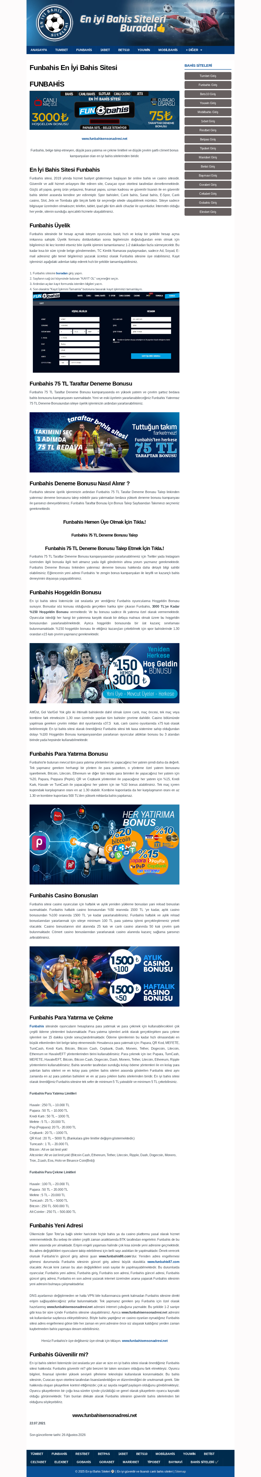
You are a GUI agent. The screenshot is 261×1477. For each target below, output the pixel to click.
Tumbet (61, 50)
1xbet (105, 50)
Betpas (104, 1454)
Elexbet (61, 1462)
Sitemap (180, 1471)
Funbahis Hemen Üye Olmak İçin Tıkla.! (104, 522)
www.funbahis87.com (163, 1262)
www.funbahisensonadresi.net (104, 1415)
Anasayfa (39, 50)
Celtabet (38, 1462)
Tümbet (37, 1454)
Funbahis (84, 50)
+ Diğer (192, 50)
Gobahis (84, 1462)
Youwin (144, 50)
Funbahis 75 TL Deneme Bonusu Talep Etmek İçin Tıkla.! (104, 548)
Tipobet (153, 1462)
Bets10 (123, 50)
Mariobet (131, 1462)
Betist (209, 1454)
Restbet (82, 1454)
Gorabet (107, 1462)
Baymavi (175, 1462)
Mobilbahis (168, 50)
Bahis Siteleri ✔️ (205, 1462)
